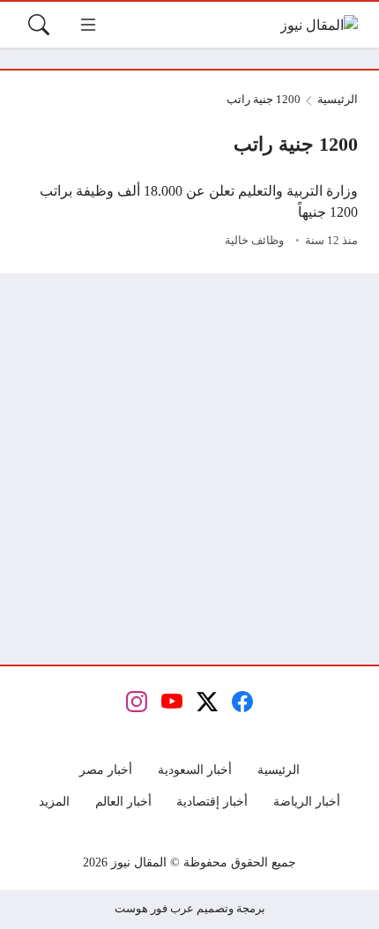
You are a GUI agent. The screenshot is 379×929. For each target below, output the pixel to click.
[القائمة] (88, 24)
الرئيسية (337, 99)
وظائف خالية (254, 240)
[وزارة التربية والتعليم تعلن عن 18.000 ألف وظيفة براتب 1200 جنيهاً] (189, 217)
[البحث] (38, 24)
